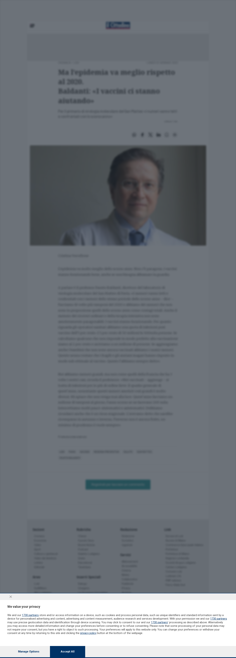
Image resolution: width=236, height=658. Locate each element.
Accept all (67, 651)
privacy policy (88, 633)
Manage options (28, 651)
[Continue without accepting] (10, 596)
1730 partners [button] (30, 615)
